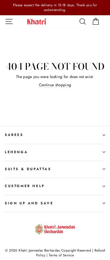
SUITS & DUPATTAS (28, 169)
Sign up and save (29, 203)
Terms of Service (61, 255)
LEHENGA (16, 152)
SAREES (14, 134)
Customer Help (25, 185)
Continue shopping (55, 85)
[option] (55, 7)
